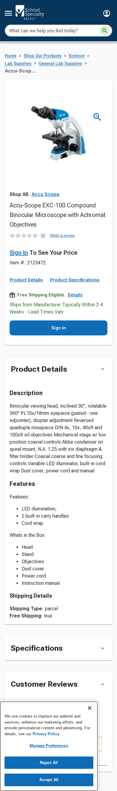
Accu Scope (45, 194)
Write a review (62, 235)
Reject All (49, 762)
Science (77, 55)
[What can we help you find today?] (105, 30)
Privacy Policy (46, 734)
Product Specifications (75, 280)
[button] (107, 13)
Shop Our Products (43, 55)
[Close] (89, 708)
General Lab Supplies (60, 63)
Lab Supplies (18, 63)
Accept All (48, 780)
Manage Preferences (49, 745)
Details (75, 295)
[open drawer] (8, 13)
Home (10, 55)
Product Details (26, 280)
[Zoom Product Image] (97, 117)
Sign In (19, 252)
